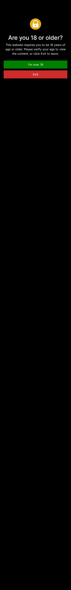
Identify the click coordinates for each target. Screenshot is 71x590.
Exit (35, 74)
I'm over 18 (35, 64)
